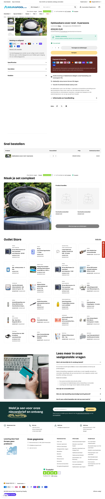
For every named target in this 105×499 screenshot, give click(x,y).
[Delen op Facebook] (57, 106)
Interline (14, 283)
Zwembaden (7, 2)
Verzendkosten (64, 31)
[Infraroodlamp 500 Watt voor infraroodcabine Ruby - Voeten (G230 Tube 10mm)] (58, 320)
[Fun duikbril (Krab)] (33, 320)
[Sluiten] (95, 36)
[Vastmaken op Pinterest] (66, 106)
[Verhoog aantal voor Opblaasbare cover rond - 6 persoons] (55, 156)
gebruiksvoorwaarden (83, 413)
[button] (103, 249)
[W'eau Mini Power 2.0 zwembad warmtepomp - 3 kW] (58, 269)
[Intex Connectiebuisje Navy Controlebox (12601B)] (33, 336)
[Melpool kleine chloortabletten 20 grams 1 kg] (33, 287)
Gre (88, 300)
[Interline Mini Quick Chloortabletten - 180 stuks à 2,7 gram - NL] (8, 287)
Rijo (13, 265)
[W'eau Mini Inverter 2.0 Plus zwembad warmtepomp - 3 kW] (58, 287)
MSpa (59, 26)
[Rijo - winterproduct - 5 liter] (8, 269)
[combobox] (53, 7)
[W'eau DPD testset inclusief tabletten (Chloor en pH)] (83, 269)
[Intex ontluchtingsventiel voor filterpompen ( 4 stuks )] (83, 287)
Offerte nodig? (97, 491)
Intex (88, 248)
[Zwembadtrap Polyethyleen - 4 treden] (83, 304)
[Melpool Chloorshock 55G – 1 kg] (58, 336)
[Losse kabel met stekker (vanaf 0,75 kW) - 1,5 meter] (58, 251)
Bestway (89, 333)
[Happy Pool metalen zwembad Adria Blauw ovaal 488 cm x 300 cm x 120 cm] (33, 269)
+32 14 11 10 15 (33, 448)
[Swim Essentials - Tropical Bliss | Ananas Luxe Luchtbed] (58, 304)
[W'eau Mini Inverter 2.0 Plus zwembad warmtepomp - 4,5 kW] (8, 251)
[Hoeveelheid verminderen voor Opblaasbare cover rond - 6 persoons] (50, 156)
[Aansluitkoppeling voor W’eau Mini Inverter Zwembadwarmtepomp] (8, 304)
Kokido (39, 299)
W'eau (13, 245)
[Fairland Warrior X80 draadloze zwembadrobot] (8, 336)
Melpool (39, 282)
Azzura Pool (65, 245)
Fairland (14, 331)
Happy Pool (40, 264)
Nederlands (83, 1)
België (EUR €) (96, 2)
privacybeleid (56, 415)
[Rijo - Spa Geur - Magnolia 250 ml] (8, 320)
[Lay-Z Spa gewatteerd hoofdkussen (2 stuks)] (83, 336)
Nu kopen (74, 52)
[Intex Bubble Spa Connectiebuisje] (83, 251)
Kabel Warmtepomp (67, 247)
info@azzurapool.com (35, 445)
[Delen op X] (61, 106)
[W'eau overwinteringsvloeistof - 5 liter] (33, 251)
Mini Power (65, 265)
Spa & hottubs (16, 2)
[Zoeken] (75, 7)
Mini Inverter (15, 247)
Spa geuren (15, 318)
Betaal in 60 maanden (16, 49)
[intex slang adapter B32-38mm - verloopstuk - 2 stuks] (83, 320)
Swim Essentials (66, 299)
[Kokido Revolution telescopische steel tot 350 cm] (33, 304)
